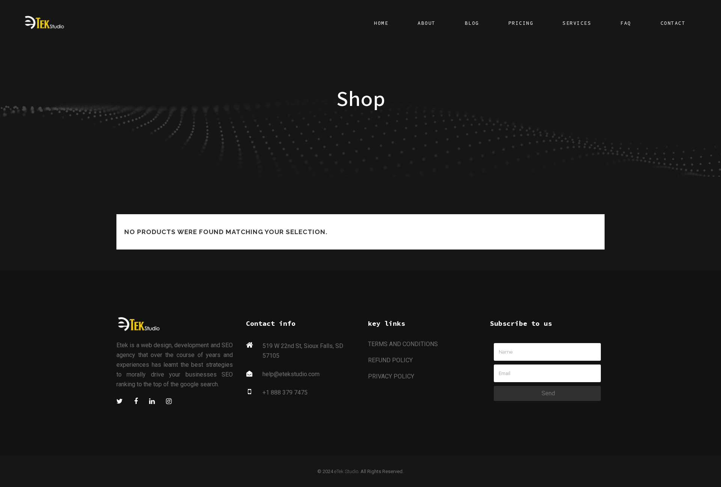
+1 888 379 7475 (285, 392)
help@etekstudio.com (291, 374)
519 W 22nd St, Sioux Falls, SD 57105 (302, 350)
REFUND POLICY (390, 360)
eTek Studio (346, 471)
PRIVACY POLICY (391, 376)
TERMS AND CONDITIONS (403, 344)
